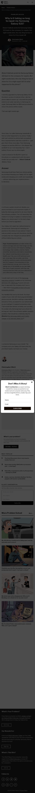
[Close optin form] (32, 382)
